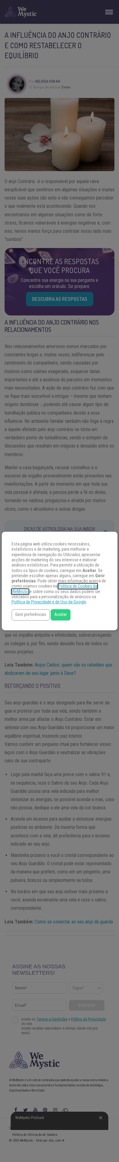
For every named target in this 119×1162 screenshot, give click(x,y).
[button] (31, 615)
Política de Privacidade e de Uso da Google (49, 602)
